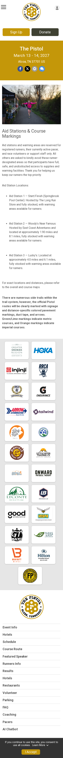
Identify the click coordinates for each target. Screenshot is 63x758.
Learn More (38, 745)
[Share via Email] (34, 69)
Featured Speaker (15, 656)
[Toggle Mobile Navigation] (3, 7)
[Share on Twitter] (27, 69)
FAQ (5, 707)
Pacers (7, 722)
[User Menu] (57, 7)
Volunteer (10, 693)
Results (8, 671)
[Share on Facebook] (20, 69)
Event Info (10, 627)
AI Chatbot (10, 729)
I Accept (31, 752)
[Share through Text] (42, 69)
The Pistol (31, 49)
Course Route (12, 649)
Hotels (7, 634)
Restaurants (11, 685)
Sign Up (16, 32)
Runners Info (12, 664)
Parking (8, 700)
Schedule (9, 642)
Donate (45, 32)
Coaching (9, 714)
